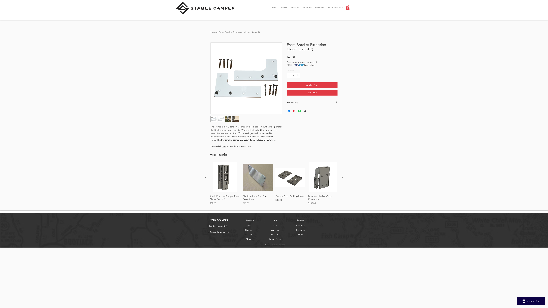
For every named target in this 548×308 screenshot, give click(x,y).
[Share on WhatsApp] (299, 111)
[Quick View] (225, 177)
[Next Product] (342, 177)
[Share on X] (305, 111)
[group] (274, 185)
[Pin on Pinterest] (294, 111)
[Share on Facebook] (288, 111)
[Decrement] (289, 75)
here (224, 146)
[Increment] (298, 75)
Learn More (309, 65)
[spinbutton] (293, 75)
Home (213, 32)
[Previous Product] (205, 177)
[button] (348, 7)
